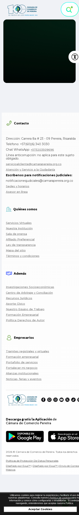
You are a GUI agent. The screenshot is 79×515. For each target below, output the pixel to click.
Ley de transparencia (21, 244)
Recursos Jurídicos (19, 298)
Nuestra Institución (19, 228)
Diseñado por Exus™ (18, 465)
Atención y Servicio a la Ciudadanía (30, 169)
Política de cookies (60, 497)
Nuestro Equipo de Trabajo (25, 309)
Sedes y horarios (17, 186)
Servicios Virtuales (19, 222)
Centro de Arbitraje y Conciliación (29, 292)
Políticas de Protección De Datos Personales (32, 460)
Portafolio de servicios (22, 362)
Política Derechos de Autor (25, 320)
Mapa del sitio (16, 250)
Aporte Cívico (15, 303)
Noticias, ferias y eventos (24, 379)
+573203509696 (42, 149)
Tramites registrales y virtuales (27, 351)
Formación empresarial (22, 356)
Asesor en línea (17, 191)
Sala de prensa (16, 233)
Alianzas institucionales (22, 373)
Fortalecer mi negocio (21, 367)
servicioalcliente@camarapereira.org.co (34, 164)
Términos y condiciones (22, 256)
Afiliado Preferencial (20, 239)
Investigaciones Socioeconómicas (30, 287)
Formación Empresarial (22, 314)
